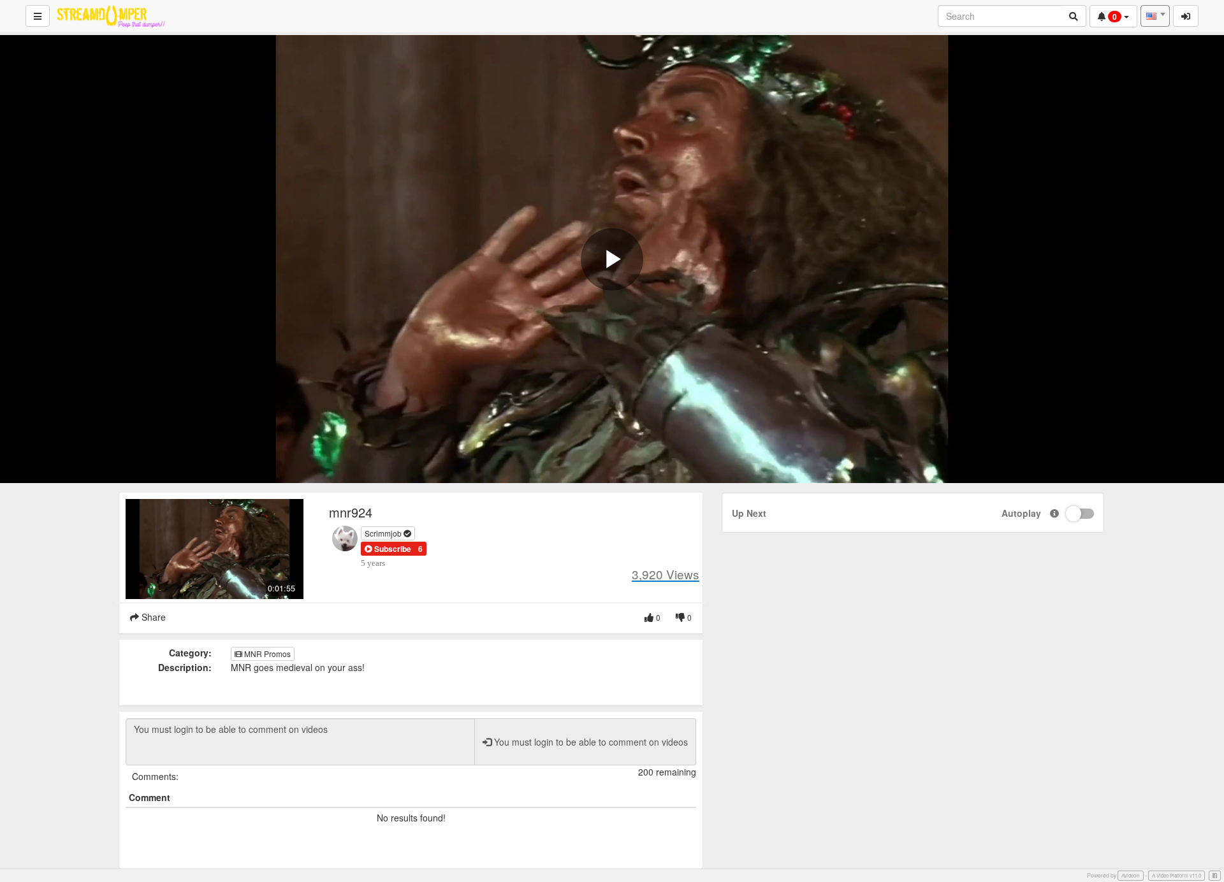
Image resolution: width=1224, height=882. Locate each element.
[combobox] (1155, 16)
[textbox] (1155, 16)
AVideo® (1130, 875)
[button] (388, 549)
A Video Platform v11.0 (1176, 875)
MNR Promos (266, 653)
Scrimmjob (384, 533)
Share (152, 617)
